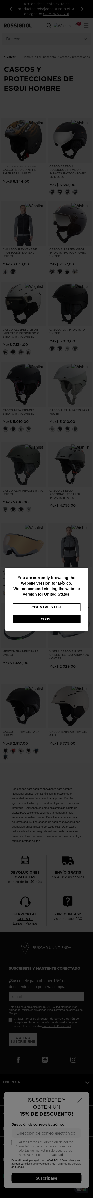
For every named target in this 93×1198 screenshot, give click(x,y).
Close (47, 619)
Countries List (46, 607)
